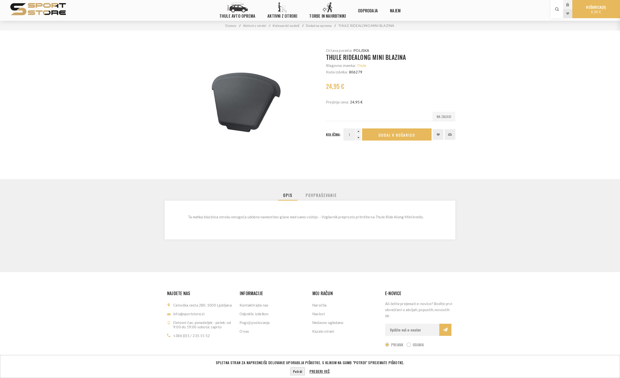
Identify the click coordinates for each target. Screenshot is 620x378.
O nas (244, 331)
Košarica (595, 9)
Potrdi (297, 371)
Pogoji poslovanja (255, 322)
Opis (288, 195)
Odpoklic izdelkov (254, 314)
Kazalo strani (323, 331)
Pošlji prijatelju (450, 134)
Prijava (571, 4)
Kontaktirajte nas (254, 305)
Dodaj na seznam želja (438, 134)
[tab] (287, 195)
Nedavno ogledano (327, 322)
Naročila (319, 305)
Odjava (418, 344)
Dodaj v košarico (397, 135)
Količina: (333, 134)
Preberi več (320, 371)
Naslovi (318, 314)
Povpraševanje (321, 195)
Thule (361, 65)
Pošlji (445, 330)
